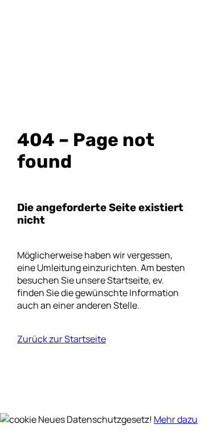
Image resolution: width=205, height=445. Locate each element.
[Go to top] (7, 406)
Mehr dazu (176, 419)
